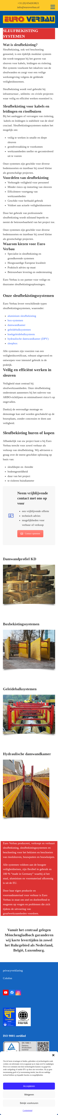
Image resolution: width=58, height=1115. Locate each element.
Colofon (7, 978)
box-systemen (15, 320)
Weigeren (29, 1094)
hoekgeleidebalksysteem (21, 334)
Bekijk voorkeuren (29, 1103)
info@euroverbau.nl (28, 7)
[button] (53, 1055)
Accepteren (29, 1086)
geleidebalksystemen (19, 329)
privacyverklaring (13, 970)
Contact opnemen (32, 533)
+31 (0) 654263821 (28, 3)
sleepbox (12, 343)
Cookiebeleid (27, 1110)
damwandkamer (16, 325)
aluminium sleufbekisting (22, 315)
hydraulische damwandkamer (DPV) (28, 338)
